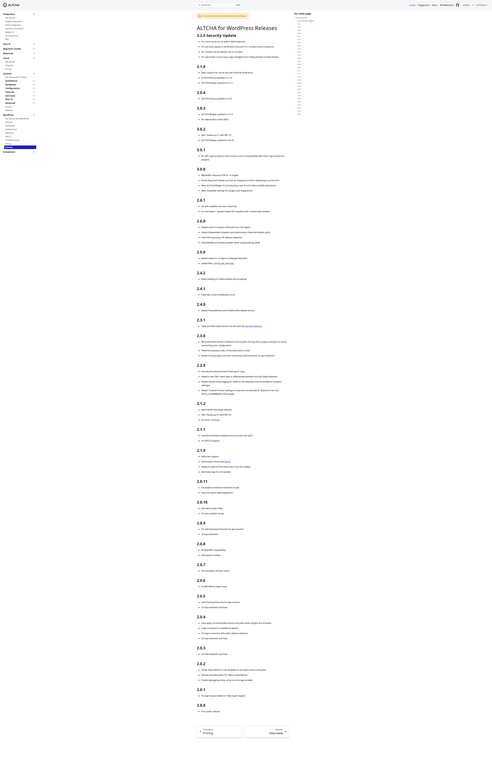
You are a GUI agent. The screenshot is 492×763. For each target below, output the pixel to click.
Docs (227, 461)
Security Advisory (253, 326)
